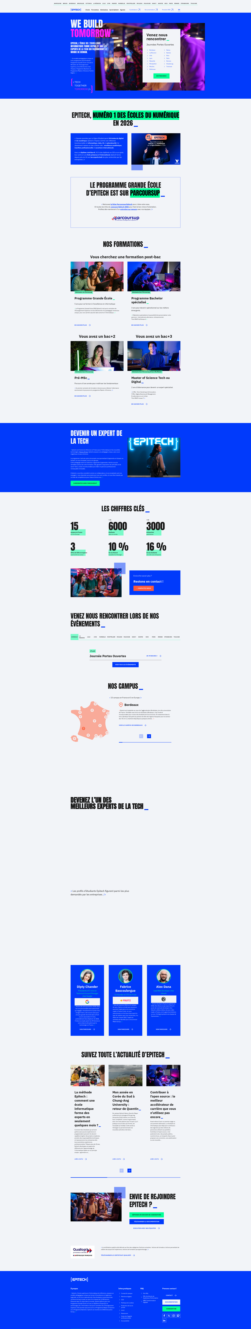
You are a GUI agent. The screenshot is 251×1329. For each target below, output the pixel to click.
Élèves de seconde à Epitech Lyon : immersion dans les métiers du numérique (238, 1102)
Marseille (152, 61)
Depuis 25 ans (83, 452)
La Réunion (152, 53)
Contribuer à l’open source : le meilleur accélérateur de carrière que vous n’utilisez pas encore (163, 1104)
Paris (167, 58)
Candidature (133, 10)
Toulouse (169, 66)
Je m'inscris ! (152, 656)
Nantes (168, 53)
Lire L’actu (79, 1159)
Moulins (151, 66)
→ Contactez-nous (143, 588)
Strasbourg (169, 64)
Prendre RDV (166, 10)
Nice (167, 55)
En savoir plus (81, 325)
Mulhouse (152, 69)
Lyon (150, 58)
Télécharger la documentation (146, 1221)
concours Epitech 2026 (120, 207)
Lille (150, 55)
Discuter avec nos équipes (144, 1228)
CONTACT (169, 1295)
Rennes (168, 61)
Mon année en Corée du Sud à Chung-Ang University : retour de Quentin (125, 1100)
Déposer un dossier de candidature (146, 1215)
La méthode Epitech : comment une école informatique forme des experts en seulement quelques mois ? (86, 1108)
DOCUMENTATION (171, 1302)
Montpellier (153, 64)
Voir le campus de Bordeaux (131, 725)
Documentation (150, 10)
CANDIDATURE (171, 1309)
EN (179, 10)
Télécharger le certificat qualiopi (116, 1255)
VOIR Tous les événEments (125, 664)
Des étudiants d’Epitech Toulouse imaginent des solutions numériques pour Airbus (200, 1104)
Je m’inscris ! (161, 76)
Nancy (168, 50)
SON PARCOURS (85, 1029)
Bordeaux (152, 50)
